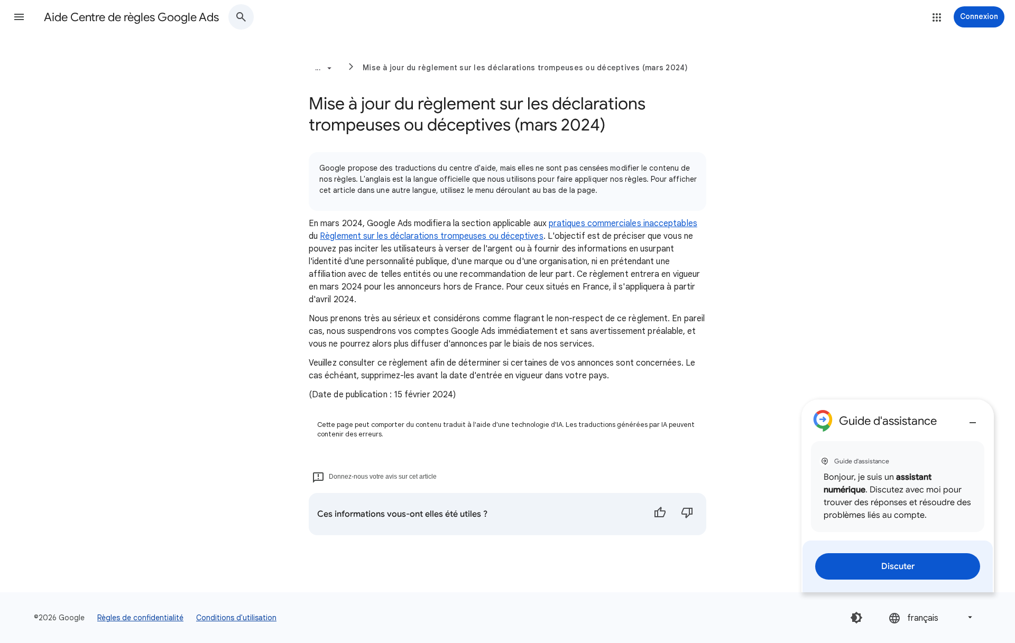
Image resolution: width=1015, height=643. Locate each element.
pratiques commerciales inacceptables (623, 223)
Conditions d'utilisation (236, 617)
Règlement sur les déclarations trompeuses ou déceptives (431, 236)
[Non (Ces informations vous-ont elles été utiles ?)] (687, 514)
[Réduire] (972, 418)
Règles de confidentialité (140, 617)
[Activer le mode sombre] (856, 617)
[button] (19, 17)
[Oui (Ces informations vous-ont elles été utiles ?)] (659, 514)
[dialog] (897, 495)
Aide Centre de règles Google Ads (131, 17)
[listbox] (931, 617)
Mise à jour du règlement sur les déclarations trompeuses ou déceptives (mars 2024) (525, 67)
